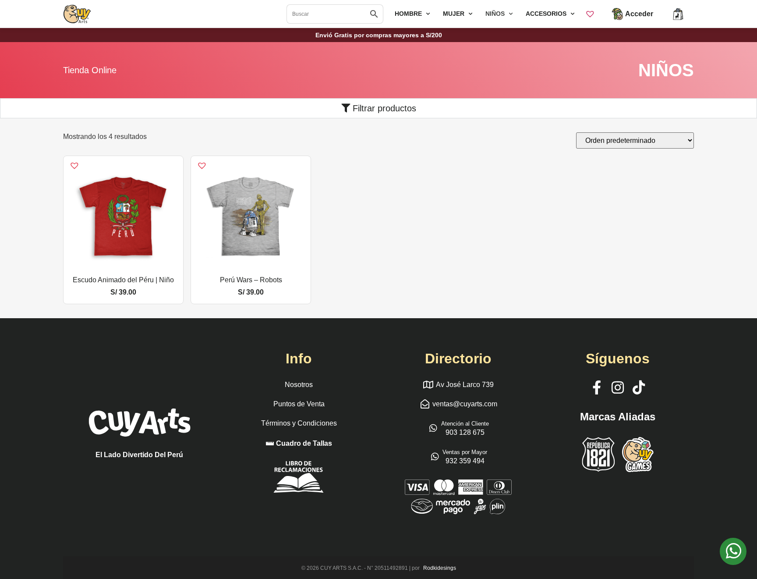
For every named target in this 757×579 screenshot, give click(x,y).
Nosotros (299, 384)
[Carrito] (678, 14)
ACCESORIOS (546, 14)
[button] (69, 160)
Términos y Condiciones (299, 423)
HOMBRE (408, 14)
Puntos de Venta (299, 404)
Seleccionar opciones (123, 268)
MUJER (453, 14)
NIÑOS (495, 14)
